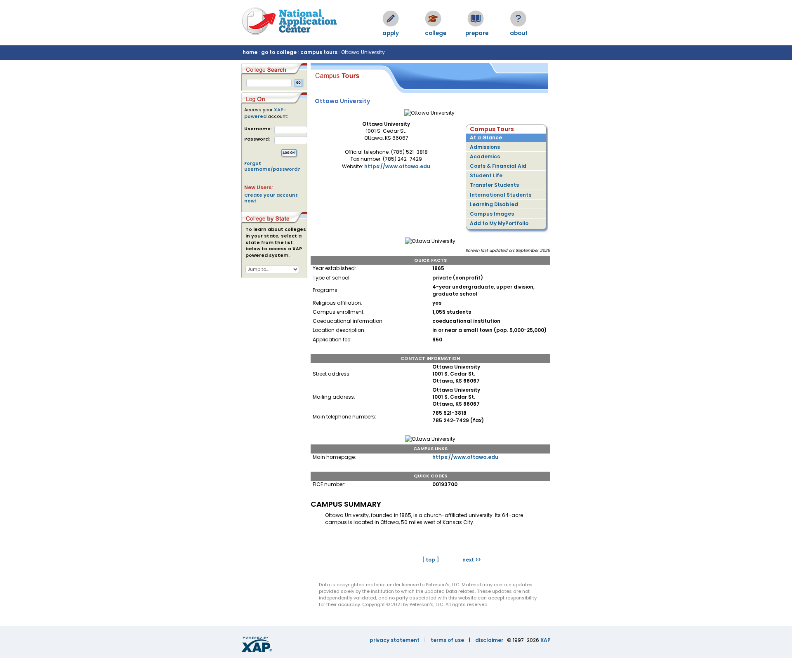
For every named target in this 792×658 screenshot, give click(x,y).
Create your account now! (271, 198)
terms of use (447, 640)
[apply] (390, 18)
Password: (257, 139)
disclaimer (489, 640)
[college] (433, 18)
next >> (471, 559)
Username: (258, 129)
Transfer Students (494, 184)
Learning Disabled (494, 204)
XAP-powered (265, 113)
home (250, 52)
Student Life (486, 175)
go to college (279, 52)
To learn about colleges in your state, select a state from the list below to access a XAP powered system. (275, 242)
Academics (485, 156)
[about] (518, 18)
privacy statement (395, 640)
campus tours (318, 52)
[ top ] (430, 559)
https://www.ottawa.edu (397, 166)
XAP (545, 640)
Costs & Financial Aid (498, 165)
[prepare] (475, 18)
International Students (500, 194)
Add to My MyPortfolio (499, 223)
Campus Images (492, 213)
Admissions (485, 146)
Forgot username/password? (272, 166)
